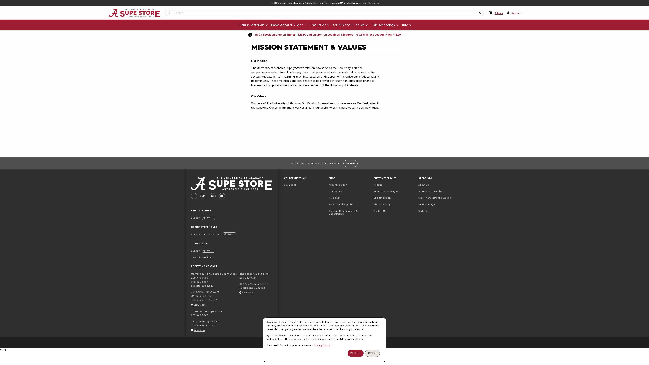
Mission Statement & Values (434, 197)
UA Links (423, 210)
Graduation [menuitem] (317, 25)
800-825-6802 (199, 281)
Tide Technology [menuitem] (383, 25)
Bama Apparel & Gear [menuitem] (287, 25)
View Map (199, 304)
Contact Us (380, 210)
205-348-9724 (247, 277)
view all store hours (202, 257)
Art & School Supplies (341, 204)
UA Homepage (438, 204)
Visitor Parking (382, 204)
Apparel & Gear (338, 184)
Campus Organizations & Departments (348, 212)
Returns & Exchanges (386, 191)
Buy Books (290, 184)
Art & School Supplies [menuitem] (348, 25)
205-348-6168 (199, 277)
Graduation (335, 191)
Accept (372, 353)
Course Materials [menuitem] (251, 25)
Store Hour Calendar (439, 191)
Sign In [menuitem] (515, 12)
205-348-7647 (199, 315)
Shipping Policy (382, 197)
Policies (378, 184)
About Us (423, 184)
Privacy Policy (322, 345)
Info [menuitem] (405, 25)
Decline (355, 353)
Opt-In (350, 163)
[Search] (169, 13)
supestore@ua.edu (202, 285)
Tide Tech (334, 197)
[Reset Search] (480, 13)
